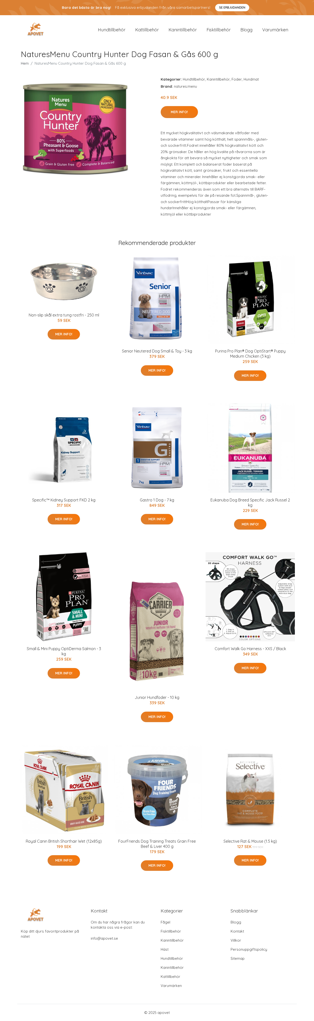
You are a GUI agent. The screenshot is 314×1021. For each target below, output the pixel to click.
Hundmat (251, 79)
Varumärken (275, 30)
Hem (25, 63)
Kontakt (237, 931)
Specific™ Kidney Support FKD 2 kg (63, 500)
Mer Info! (179, 112)
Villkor (236, 940)
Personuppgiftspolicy (249, 949)
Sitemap (238, 958)
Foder (237, 79)
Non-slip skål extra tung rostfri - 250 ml (64, 315)
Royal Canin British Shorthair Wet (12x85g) (64, 841)
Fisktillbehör (219, 30)
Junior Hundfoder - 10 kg (157, 697)
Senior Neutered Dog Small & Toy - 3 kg (157, 351)
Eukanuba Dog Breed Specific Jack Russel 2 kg (250, 503)
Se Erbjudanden (232, 7)
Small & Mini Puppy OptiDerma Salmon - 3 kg (64, 651)
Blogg (246, 30)
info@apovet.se (104, 938)
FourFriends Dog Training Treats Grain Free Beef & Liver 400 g (157, 844)
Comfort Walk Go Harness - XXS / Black (250, 648)
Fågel (165, 922)
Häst (165, 949)
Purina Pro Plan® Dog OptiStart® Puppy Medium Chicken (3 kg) (250, 354)
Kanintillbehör (183, 30)
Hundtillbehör (111, 30)
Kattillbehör (147, 30)
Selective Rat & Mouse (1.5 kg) (250, 841)
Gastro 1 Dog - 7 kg (157, 500)
